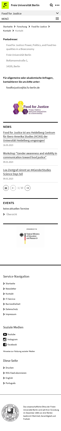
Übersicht (11, 214)
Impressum (11, 314)
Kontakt (7, 30)
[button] (6, 188)
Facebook (12, 344)
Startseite (8, 26)
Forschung (22, 26)
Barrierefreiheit (13, 303)
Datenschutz (12, 309)
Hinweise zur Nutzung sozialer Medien (19, 351)
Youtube (11, 334)
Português (10, 383)
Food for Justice (39, 26)
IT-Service (10, 298)
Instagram (13, 339)
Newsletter (11, 288)
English (9, 377)
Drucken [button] (10, 367)
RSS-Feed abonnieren (16, 372)
